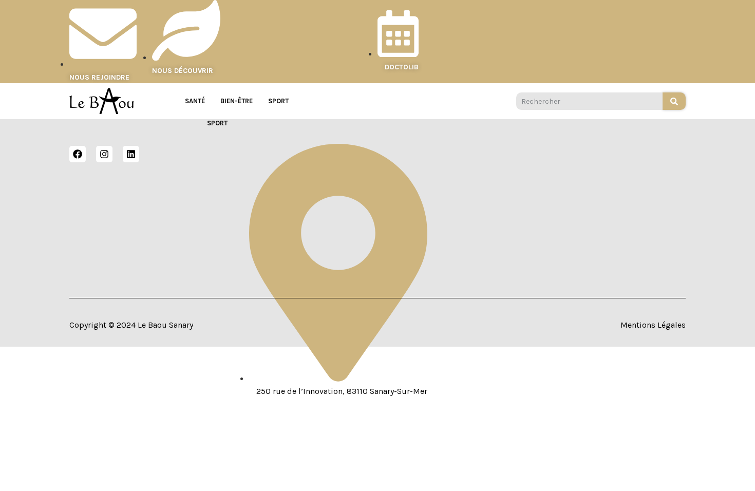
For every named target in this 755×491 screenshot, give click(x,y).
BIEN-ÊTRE (236, 101)
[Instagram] (104, 154)
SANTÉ (195, 101)
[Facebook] (77, 154)
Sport (278, 101)
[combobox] (589, 101)
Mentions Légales (653, 325)
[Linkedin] (131, 154)
